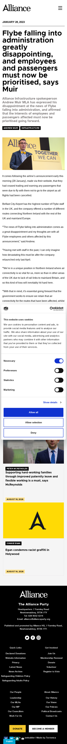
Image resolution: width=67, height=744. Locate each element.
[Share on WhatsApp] (17, 739)
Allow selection (33, 422)
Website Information (15, 658)
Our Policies (51, 707)
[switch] (59, 370)
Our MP (15, 707)
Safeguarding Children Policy (15, 676)
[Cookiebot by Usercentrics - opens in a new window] (49, 309)
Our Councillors (15, 711)
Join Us (51, 653)
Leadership (15, 698)
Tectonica (51, 737)
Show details (50, 402)
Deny (33, 432)
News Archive (15, 671)
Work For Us (15, 716)
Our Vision (51, 702)
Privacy (15, 662)
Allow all (33, 412)
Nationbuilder (28, 737)
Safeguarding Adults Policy (15, 680)
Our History (51, 698)
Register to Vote (51, 671)
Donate (51, 662)
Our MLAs (16, 702)
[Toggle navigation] (60, 8)
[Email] (23, 739)
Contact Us (51, 716)
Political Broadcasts (51, 711)
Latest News (15, 667)
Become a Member (43, 729)
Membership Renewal (51, 658)
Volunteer (51, 667)
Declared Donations (16, 653)
